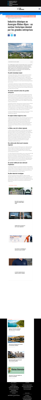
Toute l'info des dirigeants (27, 389)
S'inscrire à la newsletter (13, 1)
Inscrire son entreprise (12, 2)
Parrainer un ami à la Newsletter (27, 398)
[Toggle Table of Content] (31, 62)
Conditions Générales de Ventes (13, 389)
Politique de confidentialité (14, 386)
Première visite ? (13, 384)
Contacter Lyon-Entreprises (14, 391)
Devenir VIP (11, 3)
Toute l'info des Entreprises (27, 387)
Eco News (9, 15)
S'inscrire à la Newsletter (27, 396)
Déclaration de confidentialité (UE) (14, 387)
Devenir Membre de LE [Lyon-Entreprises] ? (14, 396)
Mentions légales (13, 390)
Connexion (10, 5)
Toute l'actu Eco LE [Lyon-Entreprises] (27, 386)
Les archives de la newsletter (27, 399)
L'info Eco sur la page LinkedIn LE (27, 384)
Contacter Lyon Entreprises (13, 4)
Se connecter (27, 395)
